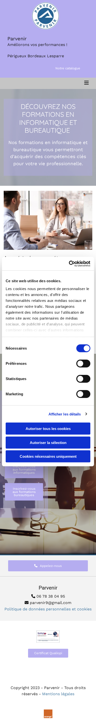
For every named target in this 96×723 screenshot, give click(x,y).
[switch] (83, 364)
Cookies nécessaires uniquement (48, 456)
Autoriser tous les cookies (48, 429)
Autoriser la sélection (48, 442)
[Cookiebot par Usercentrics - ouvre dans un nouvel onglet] (69, 263)
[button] (67, 68)
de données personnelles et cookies (48, 609)
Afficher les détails (64, 414)
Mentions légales (58, 694)
